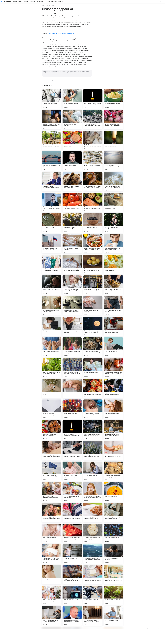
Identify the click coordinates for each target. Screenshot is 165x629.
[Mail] (2, 1)
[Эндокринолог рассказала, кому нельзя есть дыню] (113, 264)
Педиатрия (51, 5)
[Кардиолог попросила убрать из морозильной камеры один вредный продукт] (51, 119)
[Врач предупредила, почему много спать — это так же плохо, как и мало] (72, 264)
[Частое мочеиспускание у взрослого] (72, 326)
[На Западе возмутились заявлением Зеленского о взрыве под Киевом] (72, 161)
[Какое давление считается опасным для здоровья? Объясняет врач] (51, 99)
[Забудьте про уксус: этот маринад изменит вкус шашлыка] (72, 574)
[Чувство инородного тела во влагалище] (72, 243)
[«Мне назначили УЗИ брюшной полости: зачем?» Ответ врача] (51, 554)
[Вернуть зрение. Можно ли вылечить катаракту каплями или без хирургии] (113, 409)
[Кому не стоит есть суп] (113, 492)
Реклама (11, 628)
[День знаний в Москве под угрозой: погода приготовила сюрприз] (113, 223)
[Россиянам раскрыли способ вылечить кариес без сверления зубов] (92, 409)
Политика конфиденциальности (157, 628)
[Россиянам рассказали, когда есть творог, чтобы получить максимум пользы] (113, 181)
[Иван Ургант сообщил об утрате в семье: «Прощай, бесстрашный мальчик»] (51, 202)
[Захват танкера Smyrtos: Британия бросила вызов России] (113, 161)
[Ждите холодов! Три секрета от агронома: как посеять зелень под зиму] (113, 595)
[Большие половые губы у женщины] (72, 119)
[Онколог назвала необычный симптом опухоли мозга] (51, 616)
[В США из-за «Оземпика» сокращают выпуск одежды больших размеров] (51, 264)
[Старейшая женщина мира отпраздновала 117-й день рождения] (72, 471)
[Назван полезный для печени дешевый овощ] (72, 140)
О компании (6, 628)
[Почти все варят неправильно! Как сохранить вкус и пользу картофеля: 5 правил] (113, 99)
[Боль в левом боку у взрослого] (92, 368)
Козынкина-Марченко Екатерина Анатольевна (61, 33)
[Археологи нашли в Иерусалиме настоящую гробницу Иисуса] (113, 471)
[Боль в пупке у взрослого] (72, 554)
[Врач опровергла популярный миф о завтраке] (72, 492)
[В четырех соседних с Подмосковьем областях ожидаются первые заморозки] (72, 223)
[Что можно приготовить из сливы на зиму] (113, 533)
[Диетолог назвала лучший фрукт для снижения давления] (51, 368)
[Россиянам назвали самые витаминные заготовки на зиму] (92, 264)
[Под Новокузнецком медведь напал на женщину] (72, 181)
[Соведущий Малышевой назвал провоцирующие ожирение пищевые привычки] (92, 533)
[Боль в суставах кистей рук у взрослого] (92, 306)
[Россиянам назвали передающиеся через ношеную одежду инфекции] (72, 512)
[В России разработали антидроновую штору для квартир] (51, 409)
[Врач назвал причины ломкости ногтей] (51, 388)
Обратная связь (135, 628)
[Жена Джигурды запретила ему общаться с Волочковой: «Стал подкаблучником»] (51, 512)
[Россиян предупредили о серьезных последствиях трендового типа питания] (92, 512)
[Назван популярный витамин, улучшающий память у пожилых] (51, 140)
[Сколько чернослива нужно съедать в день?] (92, 223)
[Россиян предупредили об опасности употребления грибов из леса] (92, 347)
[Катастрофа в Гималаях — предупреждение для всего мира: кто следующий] (92, 119)
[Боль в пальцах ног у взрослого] (51, 347)
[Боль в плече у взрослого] (92, 471)
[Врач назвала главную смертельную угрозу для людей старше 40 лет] (92, 202)
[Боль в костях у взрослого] (72, 388)
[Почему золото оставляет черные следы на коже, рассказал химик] (51, 533)
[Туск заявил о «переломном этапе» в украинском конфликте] (72, 616)
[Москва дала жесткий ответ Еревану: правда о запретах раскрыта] (51, 243)
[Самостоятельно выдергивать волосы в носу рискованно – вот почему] (92, 492)
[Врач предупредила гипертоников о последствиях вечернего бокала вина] (51, 492)
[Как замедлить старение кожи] (51, 574)
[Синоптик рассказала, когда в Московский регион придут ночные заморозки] (92, 430)
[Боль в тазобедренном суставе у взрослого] (113, 306)
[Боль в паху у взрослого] (113, 347)
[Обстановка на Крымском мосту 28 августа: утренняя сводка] (51, 161)
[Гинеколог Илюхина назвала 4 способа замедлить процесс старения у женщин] (113, 430)
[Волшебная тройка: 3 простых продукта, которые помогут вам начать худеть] (92, 243)
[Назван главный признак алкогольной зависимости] (113, 326)
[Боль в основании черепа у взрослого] (113, 554)
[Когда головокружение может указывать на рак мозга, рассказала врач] (72, 595)
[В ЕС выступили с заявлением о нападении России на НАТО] (51, 471)
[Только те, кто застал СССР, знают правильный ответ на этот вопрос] (72, 368)
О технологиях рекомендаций (144, 628)
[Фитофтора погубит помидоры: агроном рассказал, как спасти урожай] (72, 202)
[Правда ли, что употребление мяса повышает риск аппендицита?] (51, 430)
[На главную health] (7, 1)
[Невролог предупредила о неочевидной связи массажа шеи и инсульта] (51, 450)
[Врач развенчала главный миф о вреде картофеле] (113, 285)
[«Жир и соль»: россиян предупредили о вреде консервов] (51, 223)
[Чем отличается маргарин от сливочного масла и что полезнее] (92, 574)
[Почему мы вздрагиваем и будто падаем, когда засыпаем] (113, 512)
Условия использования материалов (124, 628)
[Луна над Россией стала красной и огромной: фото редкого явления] (92, 326)
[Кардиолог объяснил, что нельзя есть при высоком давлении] (92, 181)
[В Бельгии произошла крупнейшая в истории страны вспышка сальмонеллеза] (113, 450)
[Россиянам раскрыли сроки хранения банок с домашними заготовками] (72, 409)
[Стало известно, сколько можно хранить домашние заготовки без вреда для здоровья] (113, 368)
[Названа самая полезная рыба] (92, 161)
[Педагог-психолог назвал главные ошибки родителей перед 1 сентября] (51, 595)
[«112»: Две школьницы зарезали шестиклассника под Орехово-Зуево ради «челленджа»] (92, 99)
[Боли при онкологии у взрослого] (51, 326)
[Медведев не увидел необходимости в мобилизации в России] (51, 181)
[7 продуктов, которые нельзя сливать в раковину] (113, 202)
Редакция (114, 628)
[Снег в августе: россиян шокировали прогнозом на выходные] (92, 450)
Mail (2, 628)
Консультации (45, 5)
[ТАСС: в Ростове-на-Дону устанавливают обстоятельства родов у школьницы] (92, 140)
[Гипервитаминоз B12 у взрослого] (51, 285)
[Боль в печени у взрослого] (113, 616)
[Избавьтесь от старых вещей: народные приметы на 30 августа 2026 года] (92, 285)
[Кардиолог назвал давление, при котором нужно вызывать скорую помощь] (72, 99)
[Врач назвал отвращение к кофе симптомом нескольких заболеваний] (113, 243)
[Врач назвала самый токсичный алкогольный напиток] (113, 140)
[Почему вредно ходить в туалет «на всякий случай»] (51, 306)
